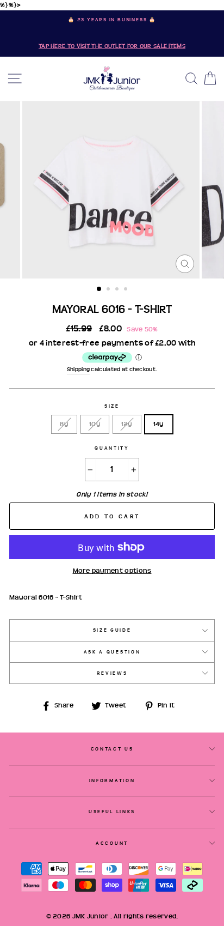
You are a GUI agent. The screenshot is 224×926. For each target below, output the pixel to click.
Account (112, 843)
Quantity (112, 448)
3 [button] (118, 290)
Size (112, 406)
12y (127, 424)
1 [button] (99, 289)
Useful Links (112, 811)
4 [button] (126, 290)
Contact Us (112, 749)
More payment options (112, 570)
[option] (112, 33)
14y (158, 424)
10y (95, 424)
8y (64, 424)
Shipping (78, 369)
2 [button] (109, 290)
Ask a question (112, 652)
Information (112, 780)
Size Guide (112, 630)
